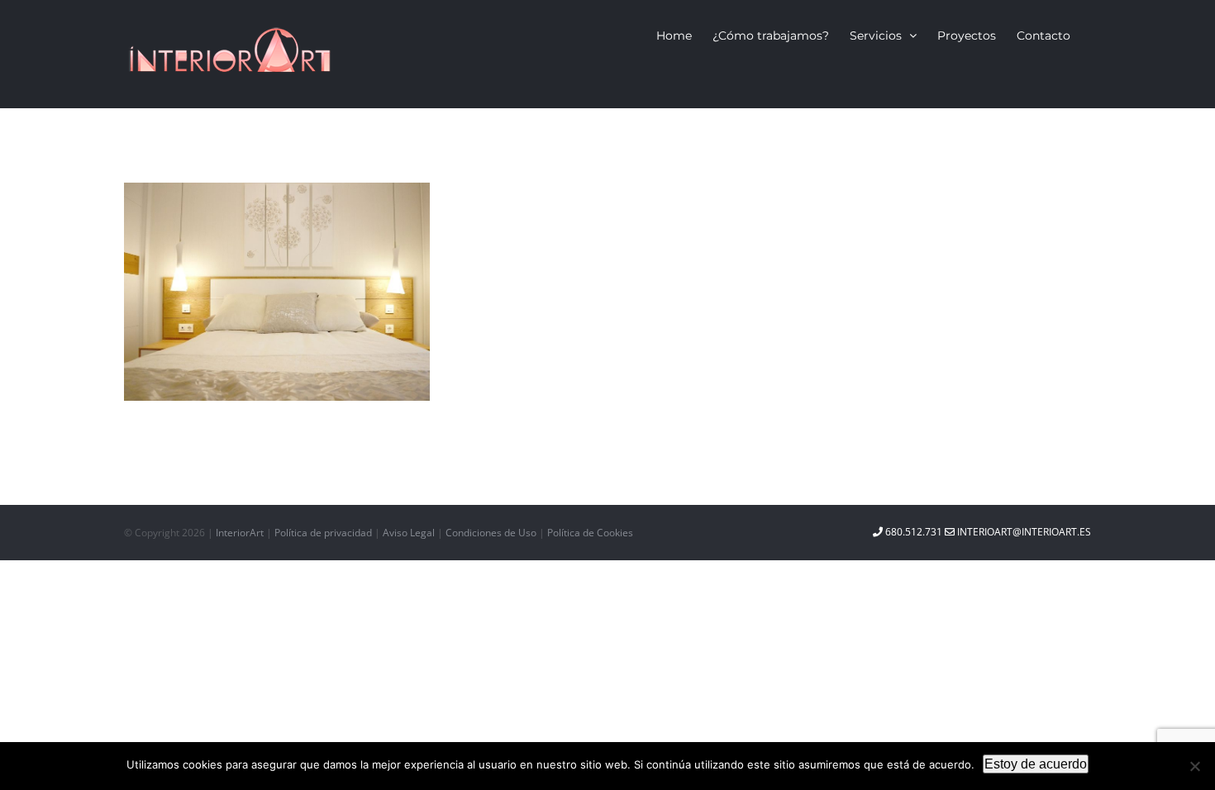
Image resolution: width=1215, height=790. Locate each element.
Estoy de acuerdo (1035, 764)
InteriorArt (240, 533)
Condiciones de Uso (492, 533)
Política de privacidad (324, 533)
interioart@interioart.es (1023, 532)
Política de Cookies (590, 533)
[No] (1194, 766)
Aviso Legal (410, 533)
